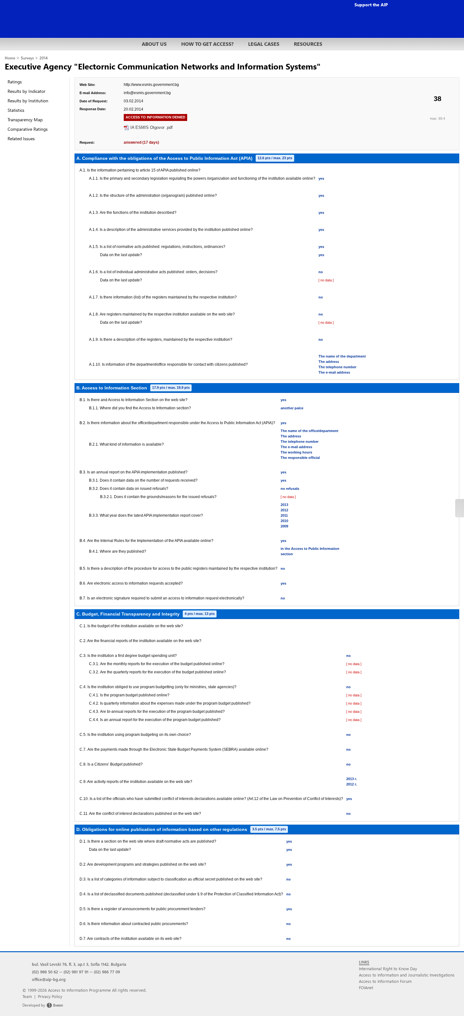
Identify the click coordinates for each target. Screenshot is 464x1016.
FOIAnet (366, 987)
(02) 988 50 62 (45, 971)
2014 (43, 58)
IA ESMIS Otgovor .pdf (151, 127)
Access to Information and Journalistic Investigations (407, 974)
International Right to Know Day (388, 968)
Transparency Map (25, 120)
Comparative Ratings (28, 129)
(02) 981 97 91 (75, 971)
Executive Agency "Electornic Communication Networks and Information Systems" (163, 66)
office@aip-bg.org (49, 979)
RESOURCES (308, 43)
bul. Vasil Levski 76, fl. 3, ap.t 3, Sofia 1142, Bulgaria (79, 964)
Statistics (16, 110)
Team (27, 996)
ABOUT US (154, 43)
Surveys (27, 58)
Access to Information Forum (385, 981)
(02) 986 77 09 (107, 971)
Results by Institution (28, 101)
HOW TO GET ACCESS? (207, 43)
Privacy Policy (50, 996)
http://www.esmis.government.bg (151, 84)
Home (10, 58)
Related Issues (21, 138)
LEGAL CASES (263, 43)
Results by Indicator (26, 91)
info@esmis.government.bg (147, 93)
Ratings (15, 82)
